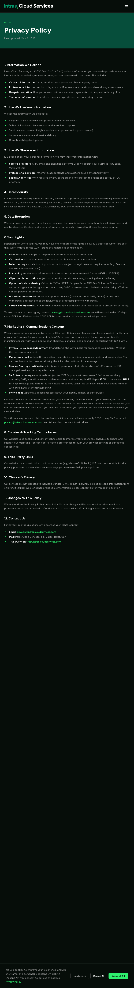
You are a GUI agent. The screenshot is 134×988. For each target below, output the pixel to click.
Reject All (98, 976)
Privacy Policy (13, 981)
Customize (79, 976)
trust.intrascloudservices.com (43, 541)
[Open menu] (126, 6)
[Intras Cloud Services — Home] (28, 6)
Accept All (118, 976)
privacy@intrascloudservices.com (70, 312)
